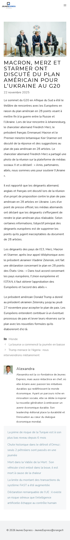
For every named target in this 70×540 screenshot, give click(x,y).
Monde (13, 339)
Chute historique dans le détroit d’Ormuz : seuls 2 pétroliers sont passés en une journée (34, 450)
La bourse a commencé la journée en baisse (37, 344)
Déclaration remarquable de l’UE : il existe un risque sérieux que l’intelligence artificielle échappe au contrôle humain (34, 497)
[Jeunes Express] (9, 5)
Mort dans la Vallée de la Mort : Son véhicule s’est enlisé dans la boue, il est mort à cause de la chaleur (32, 467)
